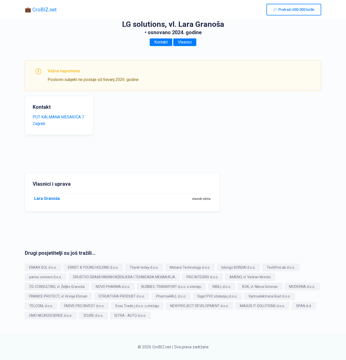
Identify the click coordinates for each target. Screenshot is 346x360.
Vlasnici (185, 42)
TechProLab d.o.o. (281, 267)
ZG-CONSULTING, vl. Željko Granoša (57, 287)
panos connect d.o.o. (45, 277)
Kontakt (161, 42)
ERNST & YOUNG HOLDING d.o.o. (93, 267)
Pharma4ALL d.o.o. (171, 296)
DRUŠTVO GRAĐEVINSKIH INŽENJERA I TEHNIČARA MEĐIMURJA (124, 277)
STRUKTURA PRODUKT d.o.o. (122, 296)
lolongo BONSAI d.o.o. (238, 267)
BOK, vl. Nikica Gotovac (260, 287)
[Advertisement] (147, 131)
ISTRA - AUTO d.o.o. (130, 315)
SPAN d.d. (304, 306)
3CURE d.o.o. (93, 315)
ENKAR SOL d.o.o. (43, 267)
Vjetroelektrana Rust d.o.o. (269, 296)
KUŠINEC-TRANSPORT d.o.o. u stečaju (171, 287)
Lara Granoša (47, 198)
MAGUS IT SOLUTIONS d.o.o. (262, 306)
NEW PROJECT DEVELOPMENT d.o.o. (199, 306)
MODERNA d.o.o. (302, 287)
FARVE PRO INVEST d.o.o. (84, 306)
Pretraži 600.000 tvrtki (296, 10)
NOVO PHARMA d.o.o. (113, 287)
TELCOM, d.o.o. (41, 306)
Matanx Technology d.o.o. (190, 267)
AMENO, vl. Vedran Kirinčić (250, 277)
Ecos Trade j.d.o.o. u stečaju (137, 306)
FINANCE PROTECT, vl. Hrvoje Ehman (58, 296)
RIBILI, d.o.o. (222, 287)
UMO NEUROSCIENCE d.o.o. (50, 315)
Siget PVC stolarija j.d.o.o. (217, 296)
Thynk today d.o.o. (144, 267)
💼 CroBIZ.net (41, 10)
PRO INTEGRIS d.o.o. (202, 277)
